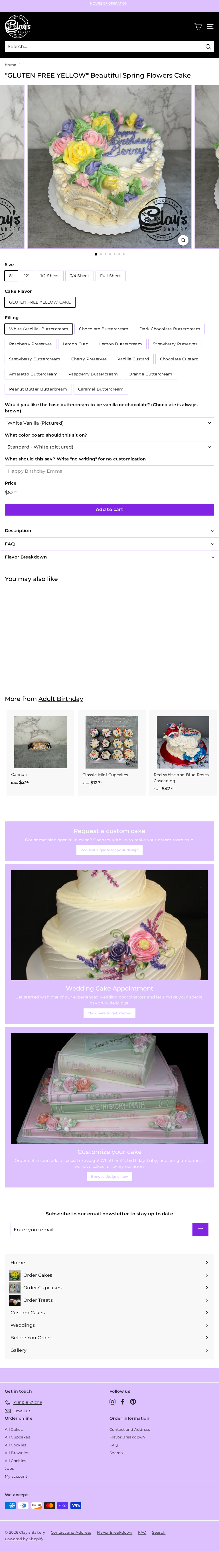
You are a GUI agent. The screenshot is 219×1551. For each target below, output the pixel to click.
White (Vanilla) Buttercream (38, 328)
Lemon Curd (76, 343)
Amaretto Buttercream (33, 374)
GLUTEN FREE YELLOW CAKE (40, 302)
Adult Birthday (60, 698)
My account (16, 1476)
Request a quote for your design (109, 850)
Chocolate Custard (179, 359)
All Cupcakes (17, 1437)
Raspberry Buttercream (93, 374)
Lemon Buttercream (120, 343)
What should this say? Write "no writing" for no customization (75, 459)
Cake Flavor (18, 291)
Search (116, 1452)
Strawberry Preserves (175, 343)
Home (10, 65)
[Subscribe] (200, 1229)
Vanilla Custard (133, 359)
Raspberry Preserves (30, 343)
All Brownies (17, 1452)
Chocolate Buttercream (103, 328)
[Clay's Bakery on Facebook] (123, 1402)
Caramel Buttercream (101, 389)
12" (27, 275)
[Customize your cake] (109, 1088)
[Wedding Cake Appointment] (109, 925)
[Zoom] (183, 240)
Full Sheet (110, 275)
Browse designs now (109, 1176)
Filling (12, 317)
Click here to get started (109, 1013)
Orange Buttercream (150, 374)
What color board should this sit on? (46, 435)
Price (11, 483)
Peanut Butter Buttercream (38, 389)
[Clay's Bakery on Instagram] (112, 1402)
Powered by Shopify (24, 1539)
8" (11, 275)
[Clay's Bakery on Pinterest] (133, 1402)
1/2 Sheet (49, 275)
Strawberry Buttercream (34, 359)
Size (9, 264)
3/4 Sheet (79, 275)
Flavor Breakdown (127, 1437)
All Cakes (14, 1429)
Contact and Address (130, 1429)
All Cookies (15, 1445)
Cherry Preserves (89, 359)
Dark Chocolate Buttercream (169, 328)
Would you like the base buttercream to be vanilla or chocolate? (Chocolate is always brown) (101, 408)
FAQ (114, 1445)
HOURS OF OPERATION (108, 3)
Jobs (9, 1468)
